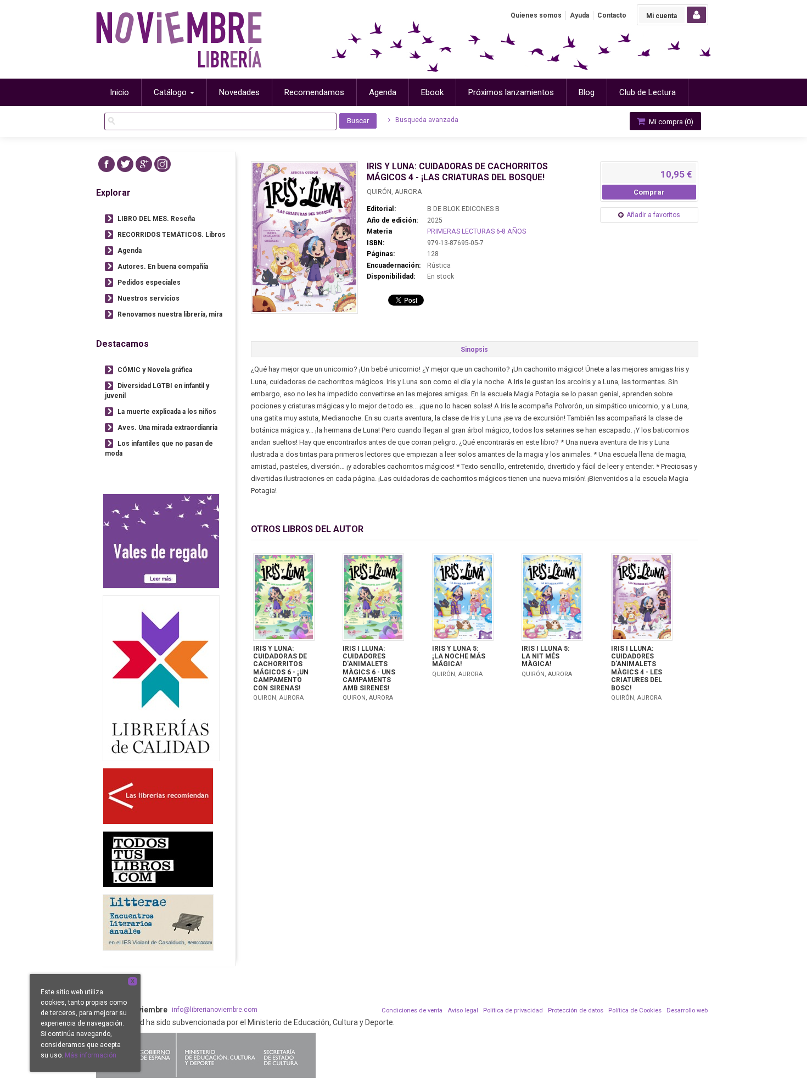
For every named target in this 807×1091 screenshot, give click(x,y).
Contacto (611, 15)
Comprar (649, 192)
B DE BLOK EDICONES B (463, 209)
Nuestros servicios (148, 298)
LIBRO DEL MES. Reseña (156, 219)
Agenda (129, 250)
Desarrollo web (687, 1010)
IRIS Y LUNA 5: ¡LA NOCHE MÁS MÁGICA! (458, 656)
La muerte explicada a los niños (166, 412)
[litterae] (158, 922)
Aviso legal (462, 1010)
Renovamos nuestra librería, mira (169, 314)
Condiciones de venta (412, 1010)
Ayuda (579, 15)
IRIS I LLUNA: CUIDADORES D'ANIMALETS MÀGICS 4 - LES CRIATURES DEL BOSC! (636, 668)
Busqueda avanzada (426, 120)
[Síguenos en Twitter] (125, 164)
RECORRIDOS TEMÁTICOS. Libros (171, 235)
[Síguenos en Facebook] (106, 164)
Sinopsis (474, 349)
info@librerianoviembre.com (214, 1010)
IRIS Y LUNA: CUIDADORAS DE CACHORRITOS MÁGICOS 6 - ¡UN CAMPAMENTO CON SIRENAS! (281, 668)
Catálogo (171, 92)
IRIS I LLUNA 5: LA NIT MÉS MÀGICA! (545, 656)
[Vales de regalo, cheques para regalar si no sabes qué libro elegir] (161, 541)
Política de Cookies (635, 1010)
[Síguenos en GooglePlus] (144, 164)
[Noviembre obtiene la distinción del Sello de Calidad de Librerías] (161, 678)
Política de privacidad (513, 1010)
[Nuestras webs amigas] (158, 796)
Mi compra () (670, 122)
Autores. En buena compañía (162, 266)
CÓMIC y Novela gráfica (154, 370)
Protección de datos (575, 1010)
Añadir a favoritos (653, 215)
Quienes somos (536, 15)
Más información (90, 1055)
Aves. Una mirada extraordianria (167, 427)
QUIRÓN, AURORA (394, 192)
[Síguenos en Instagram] (162, 164)
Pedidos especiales (149, 282)
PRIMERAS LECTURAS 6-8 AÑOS (476, 231)
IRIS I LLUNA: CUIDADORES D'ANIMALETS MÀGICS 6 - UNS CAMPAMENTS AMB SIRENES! (369, 668)
